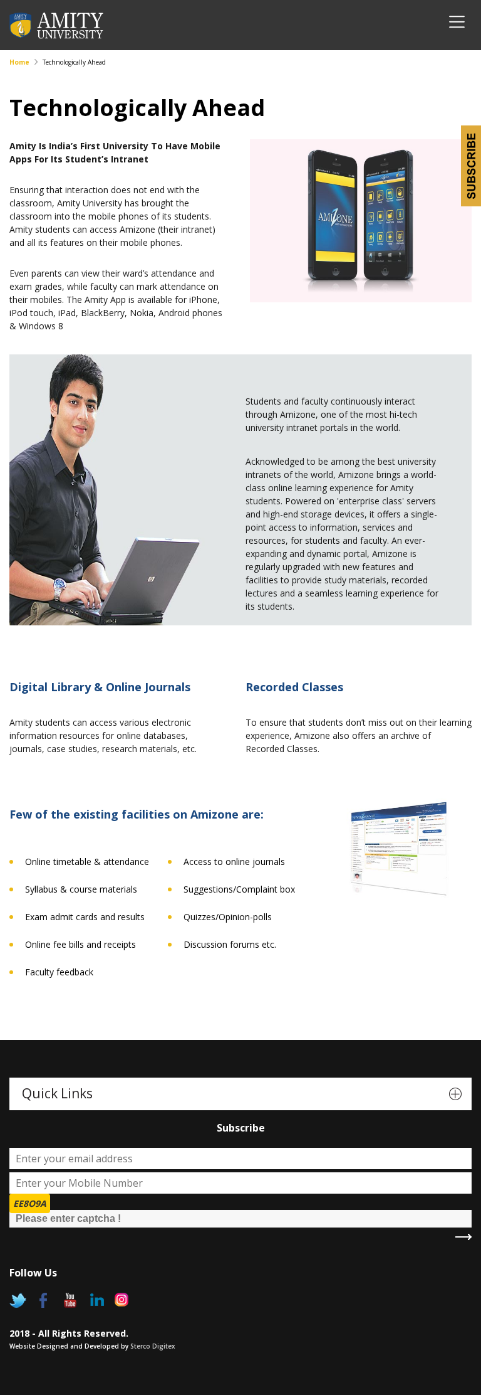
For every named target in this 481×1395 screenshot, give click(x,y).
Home (19, 62)
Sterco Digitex (152, 1346)
